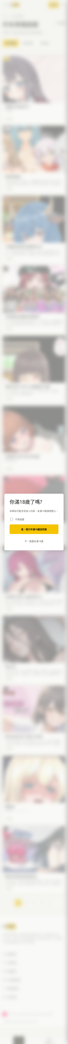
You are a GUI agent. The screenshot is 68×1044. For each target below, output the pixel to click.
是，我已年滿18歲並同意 (34, 529)
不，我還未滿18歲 (34, 541)
